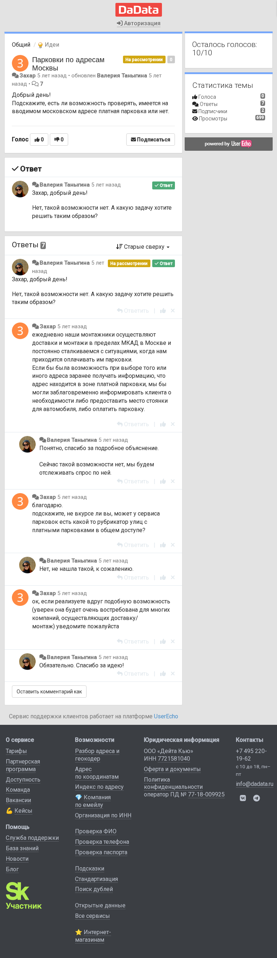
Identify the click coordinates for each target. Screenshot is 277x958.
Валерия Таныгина (122, 75)
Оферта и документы (172, 769)
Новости (17, 858)
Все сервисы (92, 915)
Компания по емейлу (93, 801)
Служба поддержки (32, 837)
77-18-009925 (206, 794)
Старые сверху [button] (144, 246)
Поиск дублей (94, 889)
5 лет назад (106, 184)
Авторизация (142, 23)
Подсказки (89, 868)
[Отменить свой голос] (173, 310)
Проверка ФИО (95, 831)
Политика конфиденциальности (173, 783)
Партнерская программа (23, 765)
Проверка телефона (102, 841)
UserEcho (166, 716)
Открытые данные (100, 905)
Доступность (23, 779)
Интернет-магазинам (93, 936)
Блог (12, 869)
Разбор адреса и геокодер (97, 755)
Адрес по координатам (97, 773)
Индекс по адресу (99, 786)
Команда (18, 789)
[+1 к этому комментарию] (163, 310)
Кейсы (23, 810)
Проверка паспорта (101, 852)
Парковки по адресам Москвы (68, 63)
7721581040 (174, 758)
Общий (21, 44)
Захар (27, 75)
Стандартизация (96, 879)
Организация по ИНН (103, 815)
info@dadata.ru (254, 783)
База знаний (22, 848)
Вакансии (18, 800)
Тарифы (16, 751)
